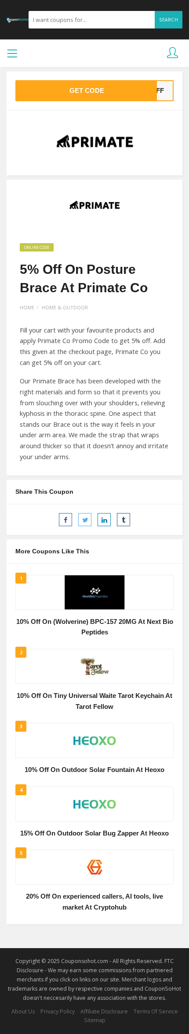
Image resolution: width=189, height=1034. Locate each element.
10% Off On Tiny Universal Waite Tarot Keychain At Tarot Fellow (94, 701)
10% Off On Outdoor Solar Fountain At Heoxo (94, 769)
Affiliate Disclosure (104, 1011)
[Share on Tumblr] (123, 519)
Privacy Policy (57, 1011)
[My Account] (172, 53)
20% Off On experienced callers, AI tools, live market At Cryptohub (94, 902)
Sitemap (94, 1020)
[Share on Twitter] (84, 519)
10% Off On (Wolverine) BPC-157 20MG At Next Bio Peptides (94, 627)
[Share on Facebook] (65, 519)
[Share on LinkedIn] (104, 519)
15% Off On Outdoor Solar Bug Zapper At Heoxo (94, 833)
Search (168, 20)
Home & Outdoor (65, 307)
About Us (23, 1011)
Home (27, 307)
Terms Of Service (156, 1011)
